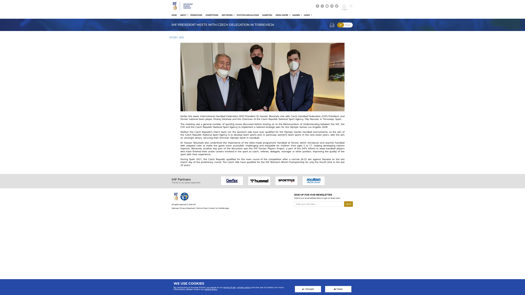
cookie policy (210, 289)
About (183, 15)
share (348, 25)
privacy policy (244, 287)
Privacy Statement (187, 208)
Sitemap (175, 208)
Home (174, 15)
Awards (296, 15)
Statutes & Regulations (248, 15)
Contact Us (213, 208)
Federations (196, 15)
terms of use (229, 287)
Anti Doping (227, 15)
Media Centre (282, 15)
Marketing (267, 15)
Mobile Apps (224, 208)
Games (307, 15)
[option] (232, 180)
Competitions (211, 15)
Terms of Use (201, 208)
